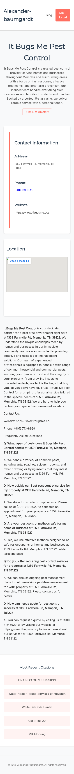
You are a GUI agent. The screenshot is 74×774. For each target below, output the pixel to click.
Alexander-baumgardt (18, 15)
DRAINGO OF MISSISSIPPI (37, 680)
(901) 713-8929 (24, 190)
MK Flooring (37, 734)
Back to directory (37, 111)
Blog (49, 15)
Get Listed (63, 15)
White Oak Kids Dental (37, 707)
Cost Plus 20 (37, 720)
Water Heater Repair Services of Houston (37, 693)
